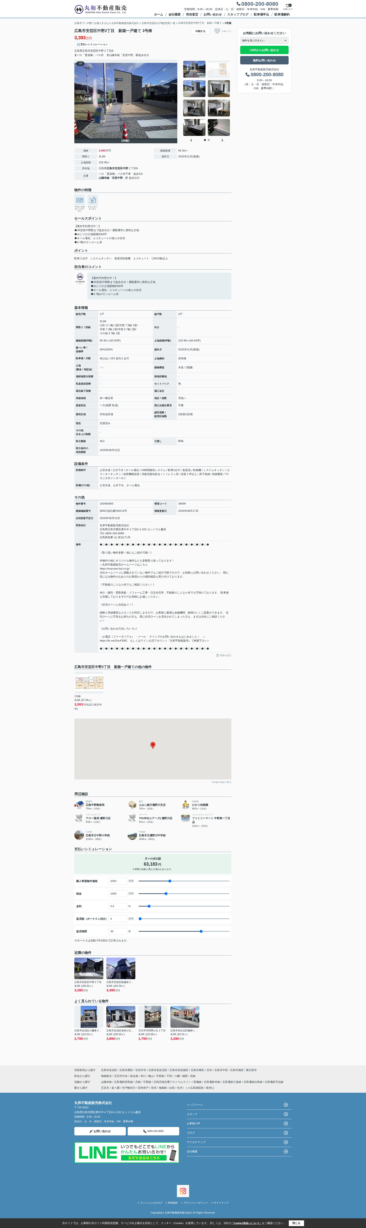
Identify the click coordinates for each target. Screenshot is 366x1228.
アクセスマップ (196, 1142)
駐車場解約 (282, 14)
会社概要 (175, 14)
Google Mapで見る (221, 782)
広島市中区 (221, 1070)
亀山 (151, 1075)
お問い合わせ (213, 14)
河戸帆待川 (128, 1087)
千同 (170, 1075)
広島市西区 (126, 1070)
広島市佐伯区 (109, 1070)
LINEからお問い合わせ (264, 50)
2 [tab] (209, 140)
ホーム (158, 14)
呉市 (209, 1070)
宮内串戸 (143, 1087)
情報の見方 (225, 655)
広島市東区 (197, 1070)
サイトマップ (221, 1202)
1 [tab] (205, 140)
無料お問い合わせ (264, 60)
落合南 (134, 1075)
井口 (143, 1075)
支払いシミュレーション (94, 44)
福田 (185, 1075)
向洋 (179, 1087)
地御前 (163, 1087)
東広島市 (251, 1070)
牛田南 (160, 1075)
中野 (101, 50)
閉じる (296, 1223)
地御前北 (106, 1075)
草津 (153, 1087)
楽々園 (116, 1087)
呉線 (138, 1081)
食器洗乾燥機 (122, 258)
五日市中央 (121, 1075)
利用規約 (173, 1202)
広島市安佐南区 (179, 1070)
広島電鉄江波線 (232, 1081)
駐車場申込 (261, 14)
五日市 (105, 1087)
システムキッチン (101, 258)
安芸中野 (117, 177)
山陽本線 (104, 177)
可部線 (147, 1081)
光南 (192, 1075)
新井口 (210, 1087)
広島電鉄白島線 (253, 1081)
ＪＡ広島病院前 (194, 1087)
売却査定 (192, 14)
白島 (172, 1087)
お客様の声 (193, 1123)
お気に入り (226, 31)
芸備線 (197, 1081)
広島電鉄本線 (212, 1081)
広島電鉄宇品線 (274, 1081)
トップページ (195, 1104)
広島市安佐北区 (157, 1070)
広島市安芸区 (90, 50)
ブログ (191, 1132)
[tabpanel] (206, 98)
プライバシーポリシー (195, 1202)
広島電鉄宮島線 (124, 1081)
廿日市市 (140, 1070)
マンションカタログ (151, 1202)
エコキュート (141, 258)
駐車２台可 (81, 258)
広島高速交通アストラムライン (173, 1081)
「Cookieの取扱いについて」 (246, 1223)
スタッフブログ (238, 14)
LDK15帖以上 (160, 258)
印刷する (200, 31)
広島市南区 (237, 1070)
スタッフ (192, 1114)
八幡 (177, 1075)
